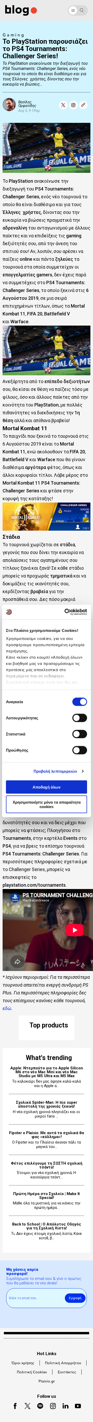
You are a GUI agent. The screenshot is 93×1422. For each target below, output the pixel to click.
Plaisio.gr (46, 1381)
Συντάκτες (67, 1372)
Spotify (37, 1405)
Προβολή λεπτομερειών (55, 771)
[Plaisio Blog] (21, 10)
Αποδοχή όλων (46, 787)
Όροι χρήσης (23, 1363)
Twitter (25, 1405)
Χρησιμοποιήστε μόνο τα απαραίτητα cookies (47, 804)
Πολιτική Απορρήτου (63, 1363)
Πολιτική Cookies (32, 1372)
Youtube (76, 1405)
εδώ (7, 1008)
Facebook (13, 1405)
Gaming (14, 35)
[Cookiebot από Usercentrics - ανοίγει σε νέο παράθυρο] (65, 612)
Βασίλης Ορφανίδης (27, 103)
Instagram (51, 1405)
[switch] (79, 718)
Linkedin (63, 1405)
